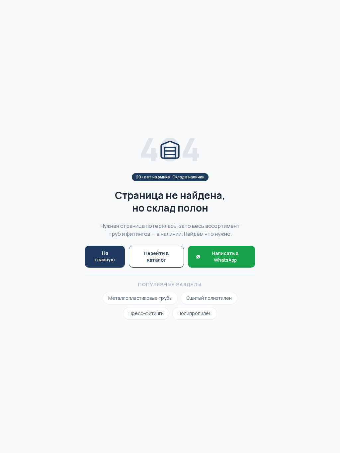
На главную (105, 256)
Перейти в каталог (156, 256)
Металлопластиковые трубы (140, 298)
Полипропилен (195, 313)
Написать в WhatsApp (225, 256)
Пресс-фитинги (146, 313)
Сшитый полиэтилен (209, 298)
